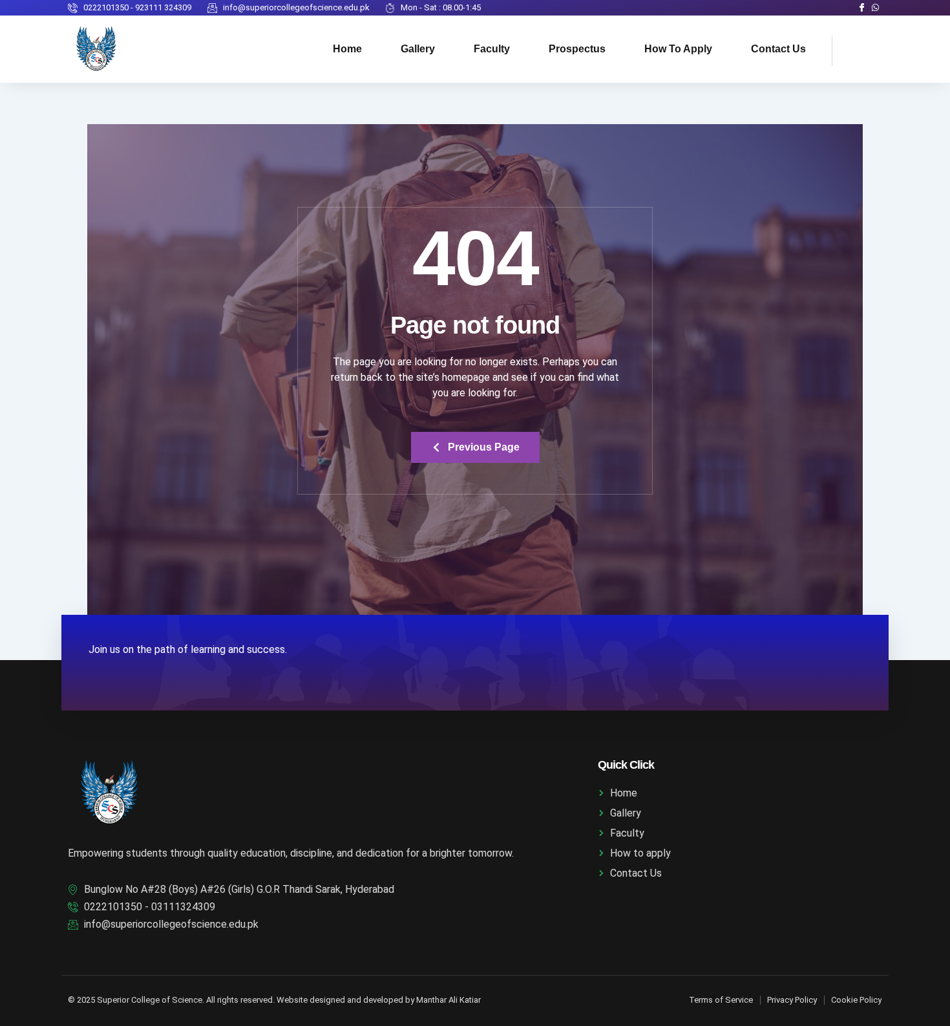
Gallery (418, 48)
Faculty (492, 48)
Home (347, 48)
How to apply (678, 48)
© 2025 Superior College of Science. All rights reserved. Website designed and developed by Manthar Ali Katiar (274, 1000)
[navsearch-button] (848, 48)
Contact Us (778, 48)
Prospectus (577, 48)
